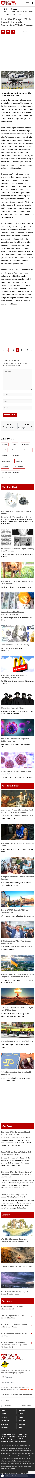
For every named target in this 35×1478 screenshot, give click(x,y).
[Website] (17, 408)
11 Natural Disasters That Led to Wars (16, 1266)
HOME (5, 9)
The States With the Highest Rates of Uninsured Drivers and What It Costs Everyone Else (16, 1174)
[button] (27, 3)
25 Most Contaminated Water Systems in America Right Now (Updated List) (14, 1344)
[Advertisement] (17, 53)
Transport (14, 9)
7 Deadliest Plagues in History (13, 708)
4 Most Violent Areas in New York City (17, 1041)
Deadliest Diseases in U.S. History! (15, 645)
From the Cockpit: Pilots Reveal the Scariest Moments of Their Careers (18, 13)
